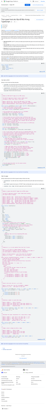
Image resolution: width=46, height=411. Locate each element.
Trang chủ (3, 15)
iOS (16, 380)
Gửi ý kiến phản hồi (39, 19)
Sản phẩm (7, 15)
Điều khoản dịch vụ (34, 384)
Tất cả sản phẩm (4, 401)
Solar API (12, 5)
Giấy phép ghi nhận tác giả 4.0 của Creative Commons (31, 362)
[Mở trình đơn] (2, 1)
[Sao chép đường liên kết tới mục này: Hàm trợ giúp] (9, 176)
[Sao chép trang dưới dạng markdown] (15, 22)
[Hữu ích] (42, 15)
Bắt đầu (27, 4)
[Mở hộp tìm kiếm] (30, 1)
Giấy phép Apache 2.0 (15, 363)
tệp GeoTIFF (16, 30)
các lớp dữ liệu (8, 30)
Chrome (2, 393)
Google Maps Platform (14, 15)
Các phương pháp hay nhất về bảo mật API (7, 383)
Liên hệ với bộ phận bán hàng (38, 4)
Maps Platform (14, 1)
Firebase (2, 395)
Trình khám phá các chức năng (6, 380)
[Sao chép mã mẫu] (44, 63)
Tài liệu (21, 15)
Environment (4, 5)
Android (17, 378)
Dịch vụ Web (18, 384)
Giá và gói (32, 378)
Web (17, 382)
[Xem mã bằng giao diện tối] (42, 63)
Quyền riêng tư (8, 405)
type (8, 58)
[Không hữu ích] (44, 15)
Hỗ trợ (32, 382)
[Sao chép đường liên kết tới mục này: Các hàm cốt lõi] (10, 80)
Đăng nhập (43, 1)
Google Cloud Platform (5, 397)
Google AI (3, 399)
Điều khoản (3, 405)
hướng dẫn (11, 343)
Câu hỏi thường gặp (4, 378)
